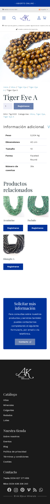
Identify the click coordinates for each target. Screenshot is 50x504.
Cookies (7, 461)
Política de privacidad (14, 451)
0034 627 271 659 (19, 478)
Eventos (7, 441)
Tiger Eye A (8, 117)
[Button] (39, 18)
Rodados (7, 415)
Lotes (6, 420)
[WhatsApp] (41, 490)
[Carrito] (44, 18)
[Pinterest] (22, 490)
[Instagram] (16, 490)
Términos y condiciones (15, 456)
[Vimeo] (29, 490)
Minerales (8, 405)
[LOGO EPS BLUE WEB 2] (25, 17)
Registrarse (23, 106)
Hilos (13, 87)
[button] (43, 9)
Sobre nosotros (11, 436)
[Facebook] (9, 490)
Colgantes (8, 410)
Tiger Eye (22, 87)
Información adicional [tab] (23, 127)
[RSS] (35, 490)
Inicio (5, 87)
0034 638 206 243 (18, 483)
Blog (5, 446)
